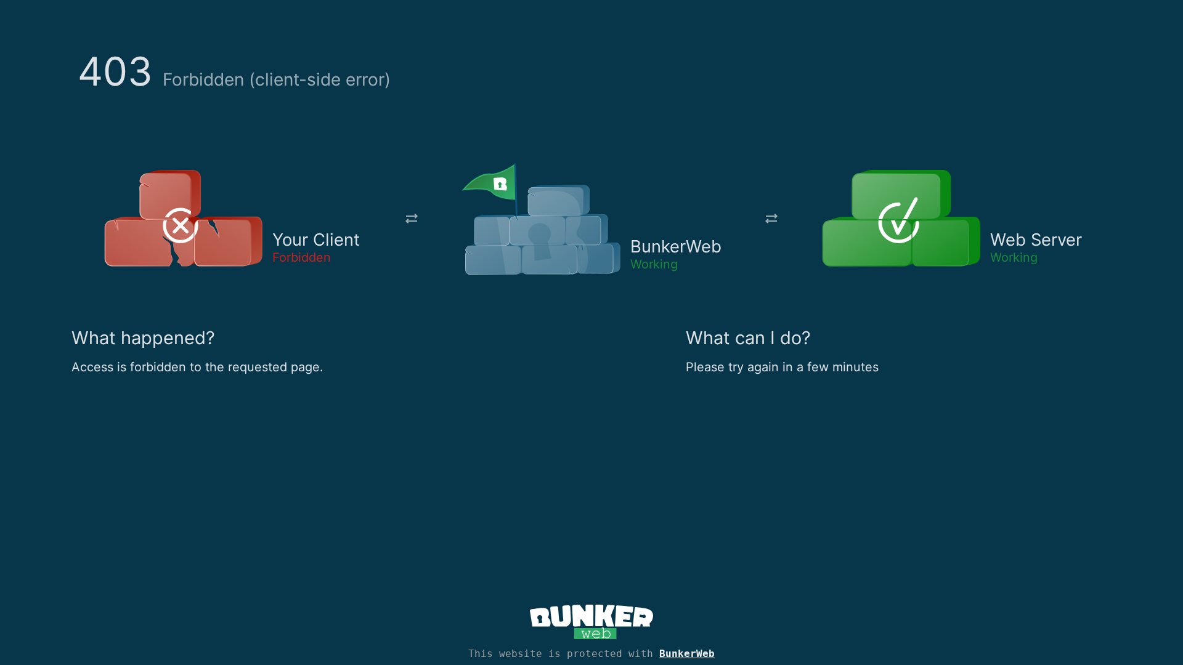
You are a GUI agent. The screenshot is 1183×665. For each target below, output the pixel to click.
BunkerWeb (687, 653)
